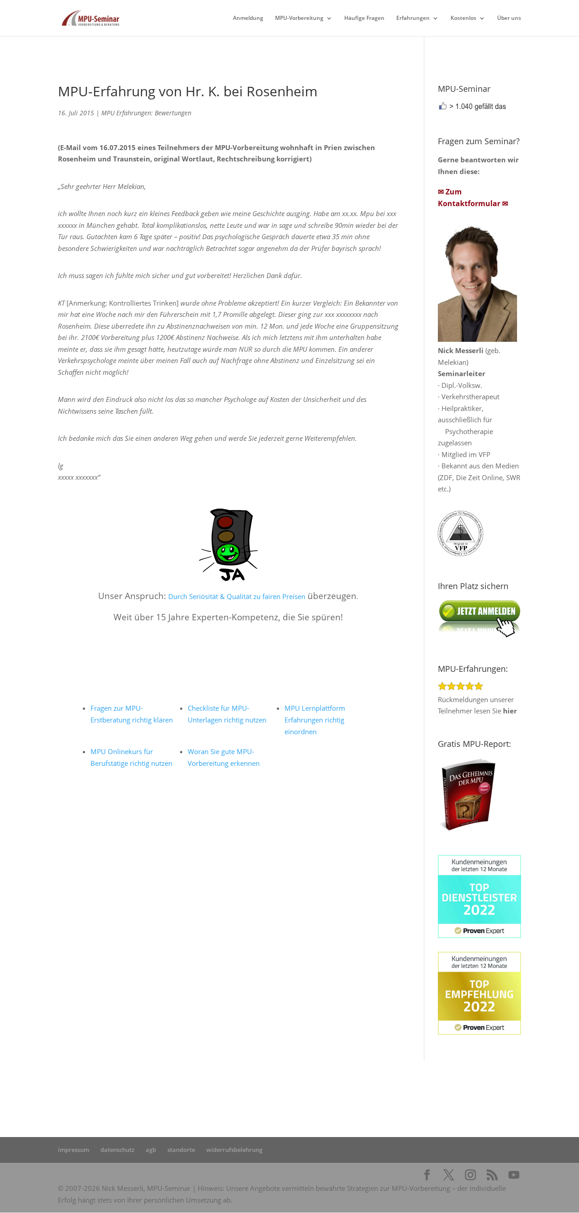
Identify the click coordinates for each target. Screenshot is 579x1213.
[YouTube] (513, 1175)
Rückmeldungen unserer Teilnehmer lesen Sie (477, 705)
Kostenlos (463, 18)
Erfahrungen (413, 18)
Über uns (509, 18)
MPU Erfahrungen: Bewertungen (146, 113)
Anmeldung (248, 18)
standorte (181, 1150)
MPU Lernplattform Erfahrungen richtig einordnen (315, 719)
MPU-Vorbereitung (299, 18)
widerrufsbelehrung (234, 1150)
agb (151, 1150)
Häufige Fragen (364, 18)
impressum (73, 1150)
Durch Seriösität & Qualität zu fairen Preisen (236, 596)
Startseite (194, 1094)
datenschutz (117, 1150)
